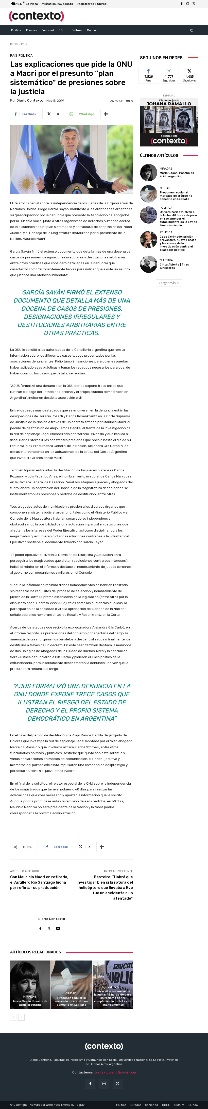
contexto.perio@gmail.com (115, 1072)
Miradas (29, 996)
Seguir (169, 70)
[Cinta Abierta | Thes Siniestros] (148, 264)
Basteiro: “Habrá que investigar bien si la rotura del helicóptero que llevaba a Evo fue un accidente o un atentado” (105, 888)
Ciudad (70, 993)
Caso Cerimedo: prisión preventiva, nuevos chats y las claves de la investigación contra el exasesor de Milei (178, 243)
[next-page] (21, 1017)
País (24, 44)
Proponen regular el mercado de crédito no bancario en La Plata (71, 1001)
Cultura (166, 260)
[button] (192, 30)
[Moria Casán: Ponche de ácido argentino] (30, 985)
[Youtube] (58, 927)
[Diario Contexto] (24, 924)
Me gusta (148, 70)
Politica (26, 55)
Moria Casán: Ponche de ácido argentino (30, 1003)
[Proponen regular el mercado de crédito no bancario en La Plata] (71, 985)
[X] (194, 4)
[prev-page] (13, 1017)
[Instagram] (188, 4)
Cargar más (167, 283)
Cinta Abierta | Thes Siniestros (174, 266)
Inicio (14, 44)
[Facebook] (182, 4)
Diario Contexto (29, 100)
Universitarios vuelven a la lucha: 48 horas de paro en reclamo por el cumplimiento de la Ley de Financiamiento (112, 998)
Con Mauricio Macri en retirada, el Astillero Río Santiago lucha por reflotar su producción (39, 882)
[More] (105, 114)
